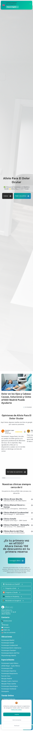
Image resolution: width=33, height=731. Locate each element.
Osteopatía (5, 691)
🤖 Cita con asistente (8, 632)
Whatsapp (5, 625)
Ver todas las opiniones (15, 472)
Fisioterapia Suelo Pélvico (9, 663)
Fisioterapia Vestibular (8, 689)
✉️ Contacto (5, 627)
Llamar (6, 196)
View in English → (12, 7)
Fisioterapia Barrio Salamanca (11, 648)
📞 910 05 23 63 (6, 621)
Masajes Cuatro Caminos (9, 681)
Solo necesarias (17, 720)
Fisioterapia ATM (6, 668)
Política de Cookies (16, 709)
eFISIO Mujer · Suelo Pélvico (10, 666)
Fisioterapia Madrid (7, 640)
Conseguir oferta (14, 560)
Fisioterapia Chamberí (8, 650)
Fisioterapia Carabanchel (9, 645)
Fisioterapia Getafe (7, 643)
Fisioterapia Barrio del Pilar (10, 653)
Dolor (3, 478)
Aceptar (17, 714)
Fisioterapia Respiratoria (9, 673)
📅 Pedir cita (5, 630)
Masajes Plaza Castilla (8, 684)
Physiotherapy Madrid (8, 655)
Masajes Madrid (6, 678)
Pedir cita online (20, 196)
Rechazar (16, 725)
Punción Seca (5, 676)
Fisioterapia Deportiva (8, 671)
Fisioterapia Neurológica (9, 686)
